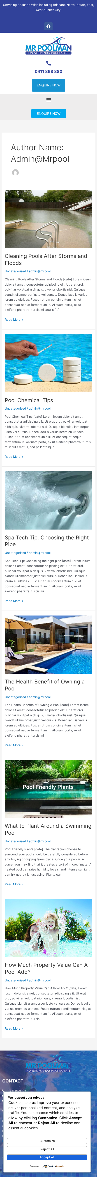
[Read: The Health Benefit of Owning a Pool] (48, 644)
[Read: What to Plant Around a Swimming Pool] (48, 788)
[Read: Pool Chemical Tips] (48, 363)
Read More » (14, 319)
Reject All (47, 1149)
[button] (48, 100)
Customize (47, 1141)
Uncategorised (15, 271)
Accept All (47, 1157)
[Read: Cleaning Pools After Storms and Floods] (48, 219)
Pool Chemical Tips (29, 400)
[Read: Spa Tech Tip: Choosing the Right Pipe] (48, 500)
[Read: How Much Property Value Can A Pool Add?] (48, 927)
